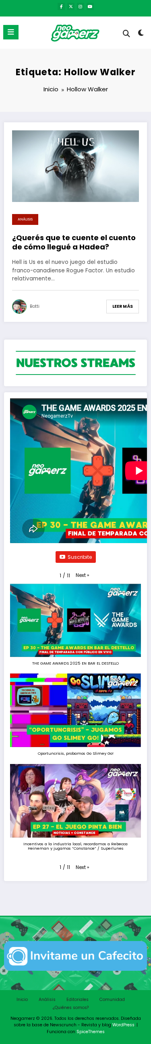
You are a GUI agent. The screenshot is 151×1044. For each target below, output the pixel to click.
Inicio (22, 1000)
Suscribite (80, 557)
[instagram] (80, 6)
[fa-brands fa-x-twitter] (70, 6)
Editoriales (77, 1000)
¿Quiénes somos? (71, 1008)
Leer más (122, 306)
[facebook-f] (61, 6)
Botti (34, 306)
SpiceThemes (91, 1032)
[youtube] (90, 6)
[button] (82, 575)
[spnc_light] (141, 34)
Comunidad (112, 1000)
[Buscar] (126, 33)
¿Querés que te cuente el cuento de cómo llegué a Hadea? (74, 242)
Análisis (25, 219)
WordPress (123, 1025)
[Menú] (11, 32)
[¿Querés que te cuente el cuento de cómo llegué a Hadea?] (75, 165)
